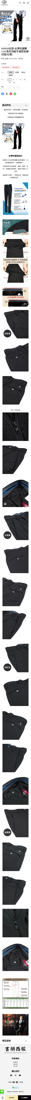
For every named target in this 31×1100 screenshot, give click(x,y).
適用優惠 (3, 64)
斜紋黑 (11, 72)
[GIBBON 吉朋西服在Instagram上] (15, 1076)
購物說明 (15, 1062)
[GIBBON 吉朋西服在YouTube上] (20, 1076)
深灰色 (23, 72)
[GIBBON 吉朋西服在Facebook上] (11, 1076)
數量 (2, 87)
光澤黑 (17, 72)
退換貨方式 (21, 1091)
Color (2, 72)
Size (2, 79)
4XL (14, 82)
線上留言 (15, 1066)
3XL (10, 82)
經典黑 (11, 75)
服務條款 (9, 1091)
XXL (25, 79)
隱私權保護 (15, 1091)
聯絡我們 (15, 1064)
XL (20, 79)
